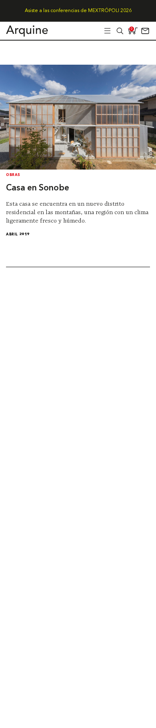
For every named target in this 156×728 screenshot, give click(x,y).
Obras (13, 175)
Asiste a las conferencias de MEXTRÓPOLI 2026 (78, 10)
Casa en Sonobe (37, 188)
